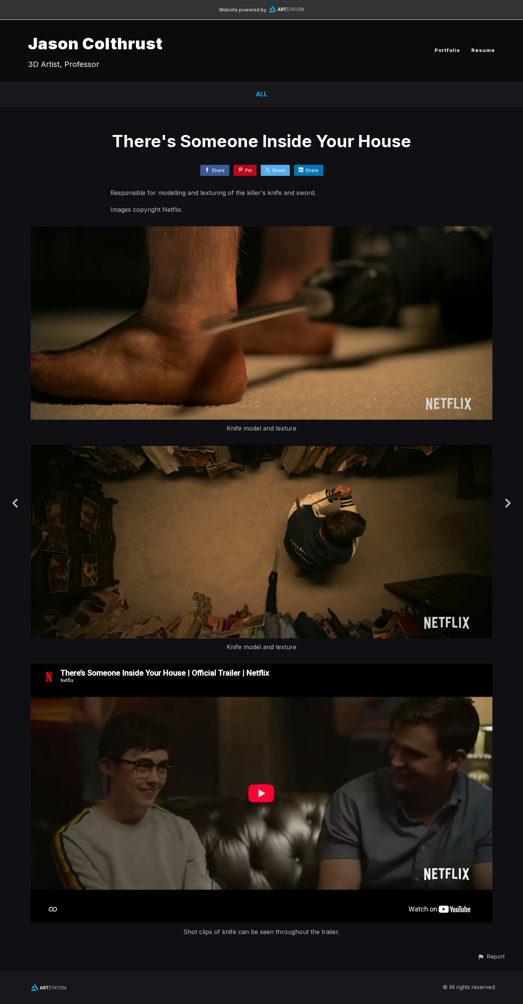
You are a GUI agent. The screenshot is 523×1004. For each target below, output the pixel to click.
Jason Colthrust (95, 43)
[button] (491, 956)
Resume (483, 50)
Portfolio (447, 50)
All (261, 94)
